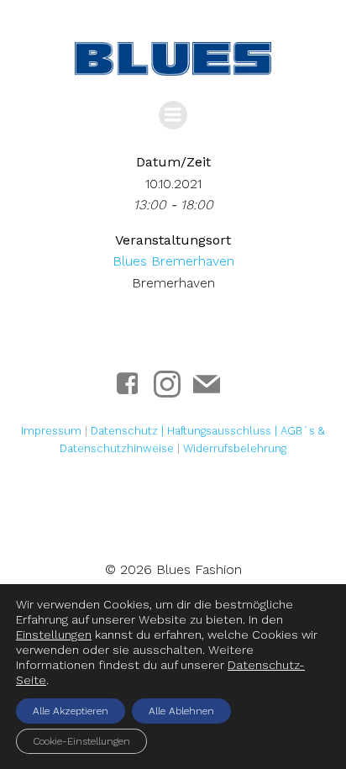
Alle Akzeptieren (70, 711)
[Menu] (173, 115)
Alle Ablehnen (181, 711)
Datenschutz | (129, 430)
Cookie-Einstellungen (81, 741)
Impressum (51, 430)
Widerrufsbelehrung (234, 448)
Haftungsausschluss (221, 430)
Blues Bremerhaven (173, 261)
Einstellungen (54, 634)
